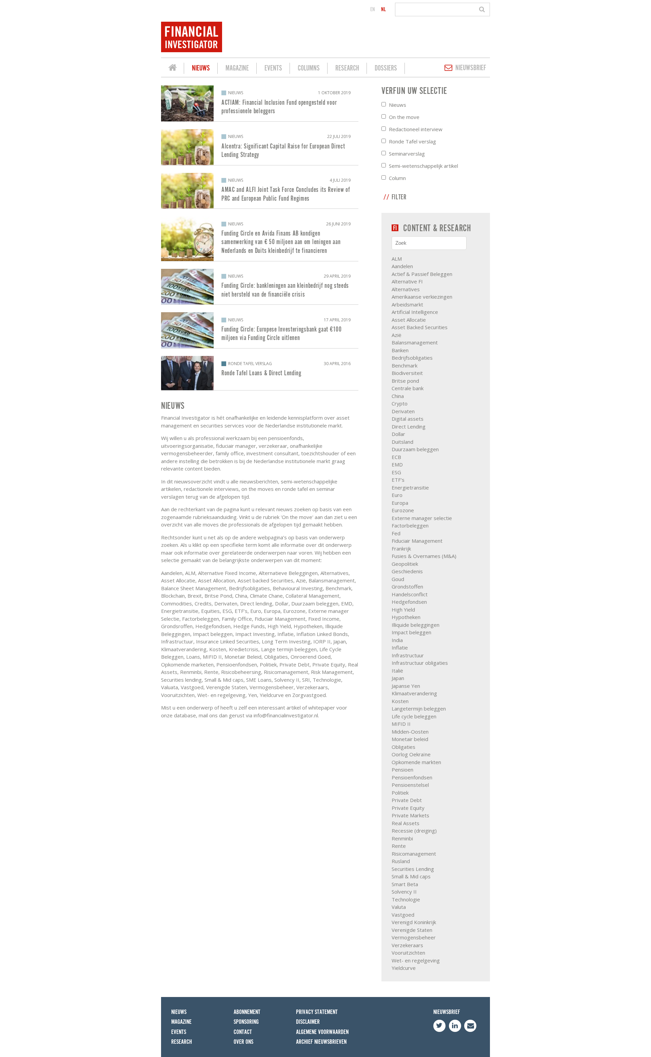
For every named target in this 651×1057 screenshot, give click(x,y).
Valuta (399, 906)
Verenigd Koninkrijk (414, 922)
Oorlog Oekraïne (411, 754)
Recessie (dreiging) (414, 830)
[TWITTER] (439, 1026)
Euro (397, 495)
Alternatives (406, 289)
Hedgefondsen (409, 601)
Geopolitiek (405, 563)
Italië (397, 670)
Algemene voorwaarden (322, 1032)
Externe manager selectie (422, 518)
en (372, 9)
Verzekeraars (407, 945)
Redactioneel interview (415, 129)
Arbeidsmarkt (407, 304)
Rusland (401, 861)
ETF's (398, 479)
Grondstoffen (407, 586)
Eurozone (403, 510)
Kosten (400, 701)
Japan (398, 678)
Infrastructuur (408, 655)
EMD (397, 464)
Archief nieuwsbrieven (321, 1042)
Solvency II (404, 891)
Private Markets (410, 815)
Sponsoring (246, 1022)
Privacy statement (317, 1012)
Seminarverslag (407, 153)
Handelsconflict (410, 594)
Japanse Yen (406, 685)
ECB (396, 457)
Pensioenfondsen (412, 777)
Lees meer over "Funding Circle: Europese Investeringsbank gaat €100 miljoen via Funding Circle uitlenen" (259, 330)
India (397, 640)
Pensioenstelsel (410, 784)
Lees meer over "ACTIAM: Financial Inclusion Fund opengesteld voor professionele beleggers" (259, 103)
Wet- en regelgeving (416, 960)
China (398, 396)
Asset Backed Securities (420, 327)
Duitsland (402, 441)
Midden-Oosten (410, 731)
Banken (400, 350)
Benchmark (404, 365)
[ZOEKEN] (483, 9)
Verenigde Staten (412, 929)
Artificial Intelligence (415, 311)
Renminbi (402, 838)
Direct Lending (409, 426)
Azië (396, 335)
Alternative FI (407, 281)
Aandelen (402, 266)
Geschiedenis (407, 571)
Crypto (400, 403)
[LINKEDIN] (455, 1026)
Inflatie (400, 647)
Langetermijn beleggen (419, 708)
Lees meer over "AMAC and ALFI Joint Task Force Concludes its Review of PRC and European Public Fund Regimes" (259, 191)
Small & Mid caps (411, 876)
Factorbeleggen (410, 525)
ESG (396, 472)
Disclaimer (308, 1022)
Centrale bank (407, 388)
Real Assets (405, 823)
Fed (396, 533)
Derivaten (403, 411)
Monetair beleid (410, 739)
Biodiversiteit (407, 373)
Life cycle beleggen (414, 716)
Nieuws (201, 68)
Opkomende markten (416, 762)
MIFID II (401, 723)
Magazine (237, 68)
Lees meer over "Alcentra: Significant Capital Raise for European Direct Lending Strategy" (259, 147)
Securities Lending (413, 868)
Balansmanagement (415, 342)
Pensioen (402, 769)
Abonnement (247, 1012)
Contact (243, 1032)
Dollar (398, 434)
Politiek (400, 792)
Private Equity (408, 807)
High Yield (403, 609)
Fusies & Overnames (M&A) (424, 556)
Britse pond (405, 380)
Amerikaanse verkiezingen (422, 296)
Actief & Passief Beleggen (422, 274)
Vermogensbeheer (414, 937)
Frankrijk (401, 548)
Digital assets (407, 418)
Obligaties (403, 746)
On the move (404, 117)
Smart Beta (405, 884)
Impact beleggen (411, 632)
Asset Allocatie (409, 319)
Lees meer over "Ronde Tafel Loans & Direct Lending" (259, 373)
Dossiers (386, 68)
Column (397, 178)
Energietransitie (410, 487)
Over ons (243, 1042)
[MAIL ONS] (470, 1026)
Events (273, 68)
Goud (398, 579)
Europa (400, 502)
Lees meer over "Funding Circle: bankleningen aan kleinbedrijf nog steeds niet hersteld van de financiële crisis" (259, 287)
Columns (309, 68)
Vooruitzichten (408, 952)
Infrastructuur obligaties (420, 662)
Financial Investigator (172, 68)
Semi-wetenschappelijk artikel (423, 165)
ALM (397, 258)
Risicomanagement (414, 853)
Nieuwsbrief (470, 68)
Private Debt (407, 800)
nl (383, 9)
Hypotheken (406, 617)
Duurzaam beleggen (415, 449)
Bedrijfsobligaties (412, 357)
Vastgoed (403, 914)
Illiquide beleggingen (415, 624)
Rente (399, 845)
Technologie (406, 899)
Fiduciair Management (417, 540)
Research (347, 68)
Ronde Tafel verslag (412, 141)
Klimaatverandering (414, 693)
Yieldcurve (404, 967)
